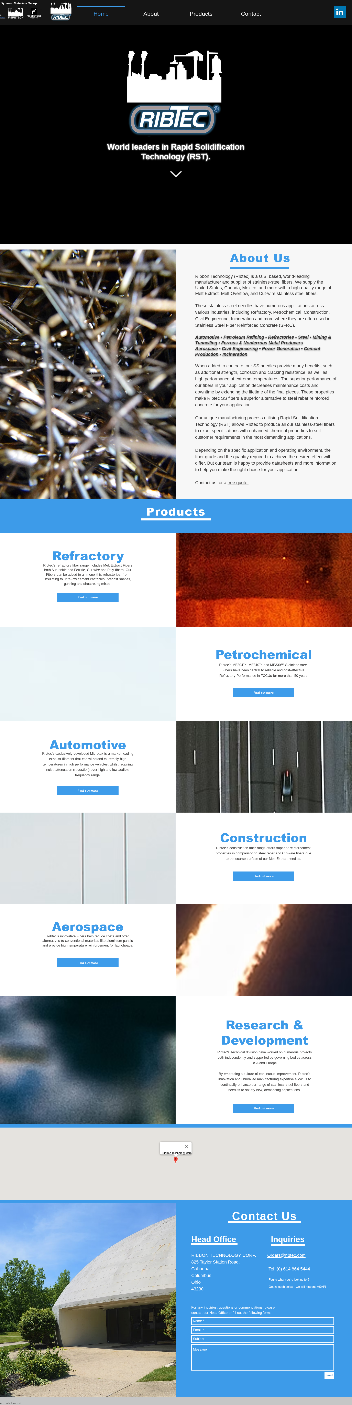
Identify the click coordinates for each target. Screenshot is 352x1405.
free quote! (238, 482)
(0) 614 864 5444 (293, 1268)
